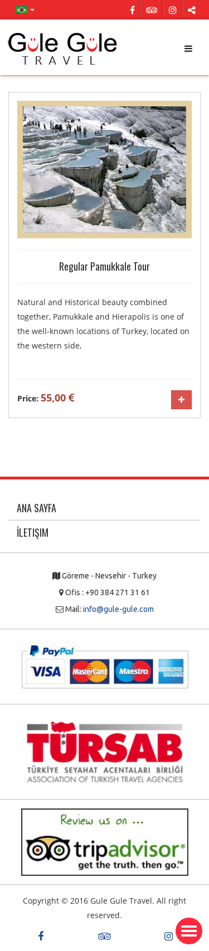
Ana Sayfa (36, 508)
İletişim (32, 532)
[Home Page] (64, 49)
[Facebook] (132, 9)
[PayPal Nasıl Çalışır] (104, 665)
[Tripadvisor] (152, 9)
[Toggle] (189, 931)
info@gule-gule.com (118, 609)
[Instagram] (173, 9)
